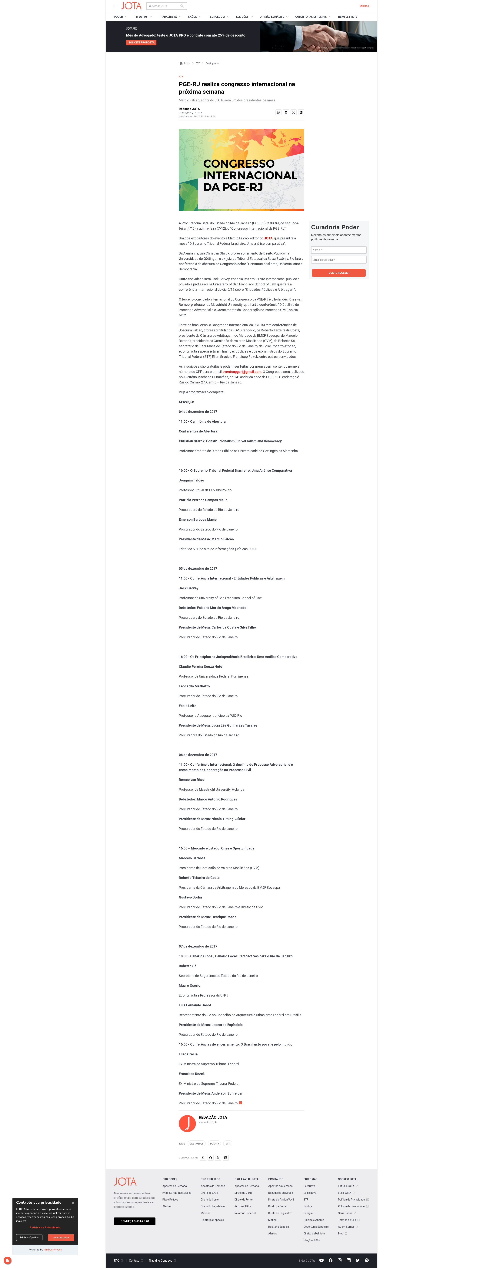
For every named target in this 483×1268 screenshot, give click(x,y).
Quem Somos (346, 1226)
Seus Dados (345, 1213)
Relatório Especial (245, 1213)
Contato (134, 1260)
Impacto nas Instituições (176, 1192)
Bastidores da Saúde (280, 1192)
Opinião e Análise (314, 1219)
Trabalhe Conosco (160, 1260)
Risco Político (170, 1199)
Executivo (309, 1186)
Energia (308, 1213)
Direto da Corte (210, 1199)
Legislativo (310, 1192)
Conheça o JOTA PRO (135, 1221)
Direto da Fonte (244, 1199)
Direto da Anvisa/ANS (281, 1199)
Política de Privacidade (351, 1199)
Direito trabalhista (314, 1233)
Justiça (308, 1206)
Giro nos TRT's (243, 1206)
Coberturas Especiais (316, 1226)
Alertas (166, 1206)
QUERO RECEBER (338, 272)
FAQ (116, 1260)
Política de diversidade (351, 1206)
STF (306, 1199)
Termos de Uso (347, 1219)
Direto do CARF (210, 1192)
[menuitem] (121, 16)
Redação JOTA (189, 109)
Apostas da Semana (174, 1186)
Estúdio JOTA (346, 1186)
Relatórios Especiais (213, 1219)
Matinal (205, 1213)
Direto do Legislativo (213, 1206)
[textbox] (164, 6)
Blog (340, 1233)
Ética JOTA (344, 1192)
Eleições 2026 (312, 1240)
